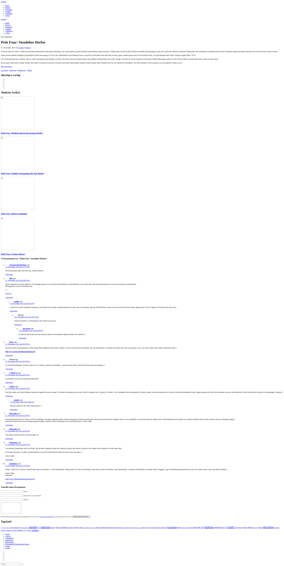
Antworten (9, 274)
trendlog (20, 530)
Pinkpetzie (13, 443)
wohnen (35, 530)
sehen (260, 528)
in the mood (152, 528)
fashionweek (105, 528)
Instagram (21, 70)
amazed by (25, 528)
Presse (7, 546)
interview (144, 528)
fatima (113, 528)
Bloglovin (13, 70)
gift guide (133, 528)
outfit (230, 527)
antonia (45, 527)
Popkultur (8, 10)
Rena (11, 342)
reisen (244, 527)
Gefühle (8, 12)
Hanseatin (13, 413)
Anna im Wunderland (17, 265)
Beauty (7, 8)
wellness (29, 530)
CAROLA (13, 373)
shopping (268, 527)
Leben (7, 16)
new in (224, 528)
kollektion (164, 528)
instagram (138, 527)
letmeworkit (185, 528)
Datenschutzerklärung (47, 517)
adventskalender (15, 528)
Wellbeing (8, 14)
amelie (33, 527)
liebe (190, 528)
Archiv (7, 548)
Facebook (4, 70)
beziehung (71, 528)
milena (208, 527)
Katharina (13, 464)
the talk (14, 530)
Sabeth (12, 386)
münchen (218, 527)
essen (98, 527)
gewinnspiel (126, 528)
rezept (255, 528)
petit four (238, 528)
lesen (179, 528)
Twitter (29, 70)
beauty (53, 528)
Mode (7, 6)
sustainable (8, 530)
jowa (158, 528)
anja (39, 528)
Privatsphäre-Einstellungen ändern (17, 544)
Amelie (21, 48)
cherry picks (78, 528)
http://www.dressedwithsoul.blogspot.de (20, 352)
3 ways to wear (5, 528)
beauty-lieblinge (61, 528)
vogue (24, 530)
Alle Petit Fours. (6, 67)
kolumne (172, 527)
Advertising (9, 538)
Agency (8, 536)
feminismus (118, 528)
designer (93, 527)
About (7, 534)
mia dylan (26, 329)
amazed (3, 2)
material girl (198, 527)
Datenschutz (9, 542)
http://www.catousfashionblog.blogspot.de (20, 479)
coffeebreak (86, 528)
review (250, 527)
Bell (10, 278)
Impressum (9, 540)
